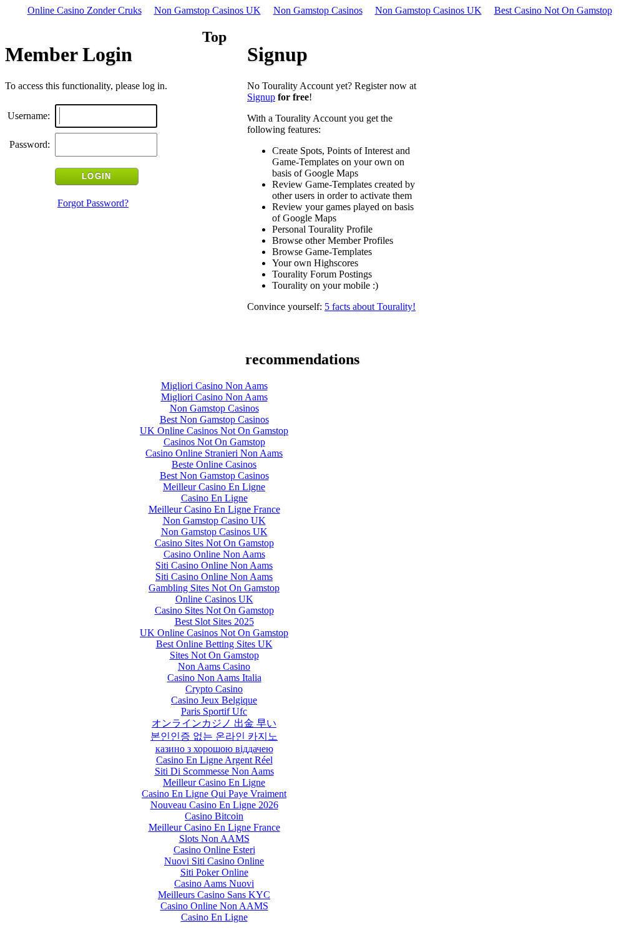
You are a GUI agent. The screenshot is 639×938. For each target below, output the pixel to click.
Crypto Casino (214, 689)
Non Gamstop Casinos (318, 10)
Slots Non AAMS (214, 838)
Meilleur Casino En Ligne (214, 486)
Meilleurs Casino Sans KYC (214, 894)
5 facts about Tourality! (370, 306)
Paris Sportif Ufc (214, 711)
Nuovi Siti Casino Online (214, 861)
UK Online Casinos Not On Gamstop (214, 430)
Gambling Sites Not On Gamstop (214, 588)
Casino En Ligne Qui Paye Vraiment (214, 793)
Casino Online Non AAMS (214, 906)
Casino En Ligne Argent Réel (214, 760)
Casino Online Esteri (214, 849)
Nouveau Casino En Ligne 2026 (214, 805)
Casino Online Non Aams (214, 554)
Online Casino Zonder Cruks (84, 10)
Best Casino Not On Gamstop (553, 10)
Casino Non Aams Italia (214, 677)
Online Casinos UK (214, 599)
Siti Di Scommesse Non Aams (214, 771)
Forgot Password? (93, 203)
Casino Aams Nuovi (214, 883)
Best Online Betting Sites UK (214, 644)
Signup (261, 97)
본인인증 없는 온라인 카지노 (214, 736)
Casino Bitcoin (214, 816)
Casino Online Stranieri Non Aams (214, 453)
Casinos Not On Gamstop (214, 442)
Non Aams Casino (214, 666)
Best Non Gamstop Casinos (214, 419)
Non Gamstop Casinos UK (207, 10)
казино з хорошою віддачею (214, 748)
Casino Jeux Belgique (214, 700)
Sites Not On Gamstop (214, 655)
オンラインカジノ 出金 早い (214, 723)
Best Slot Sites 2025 (214, 621)
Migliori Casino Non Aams (214, 385)
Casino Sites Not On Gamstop (214, 543)
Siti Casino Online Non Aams (214, 565)
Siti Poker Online (214, 872)
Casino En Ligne (214, 498)
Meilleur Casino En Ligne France (214, 509)
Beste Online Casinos (214, 464)
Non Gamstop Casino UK (214, 520)
